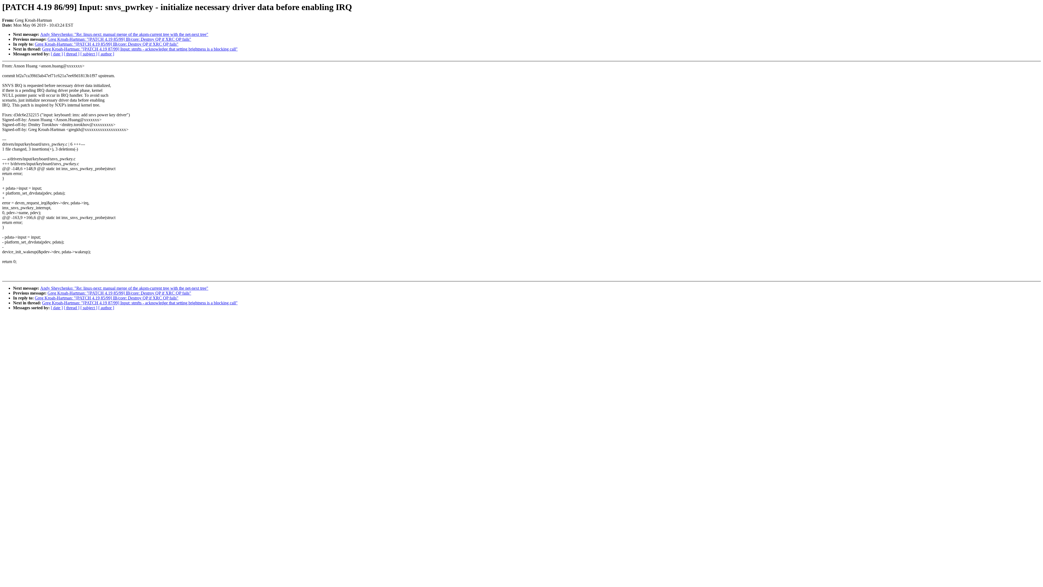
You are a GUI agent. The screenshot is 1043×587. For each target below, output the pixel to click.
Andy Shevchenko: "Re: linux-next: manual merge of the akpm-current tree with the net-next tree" (124, 34)
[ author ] (106, 54)
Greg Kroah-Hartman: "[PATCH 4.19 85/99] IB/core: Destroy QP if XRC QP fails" (119, 39)
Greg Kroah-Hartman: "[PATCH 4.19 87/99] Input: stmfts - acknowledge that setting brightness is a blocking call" (140, 49)
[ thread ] (71, 54)
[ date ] (57, 54)
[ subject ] (88, 54)
